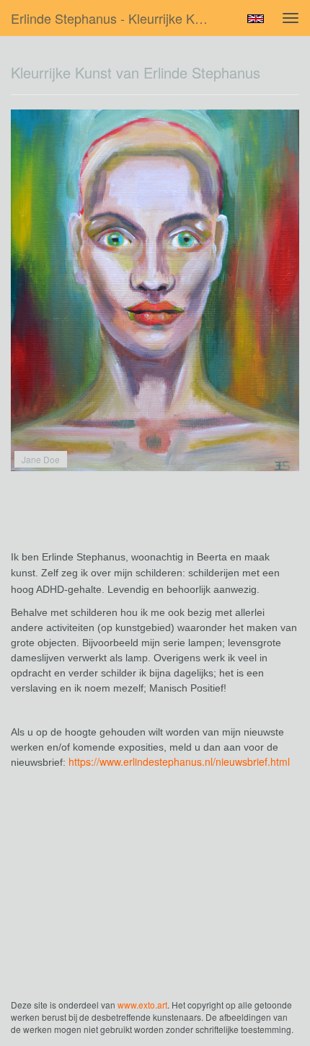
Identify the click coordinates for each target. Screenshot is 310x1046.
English (255, 18)
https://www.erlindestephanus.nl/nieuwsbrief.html (179, 761)
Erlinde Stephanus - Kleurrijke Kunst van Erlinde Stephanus (118, 18)
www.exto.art (142, 1004)
